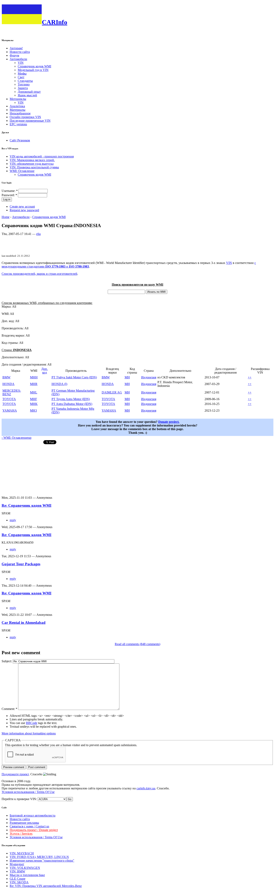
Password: (9, 195)
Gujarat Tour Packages (21, 564)
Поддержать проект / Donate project (34, 830)
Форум (14, 55)
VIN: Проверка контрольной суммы (34, 167)
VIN (21, 62)
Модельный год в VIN (33, 70)
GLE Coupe (17, 878)
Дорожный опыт (29, 91)
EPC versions (18, 124)
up (29, 437)
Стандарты (25, 80)
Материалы (17, 109)
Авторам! (16, 48)
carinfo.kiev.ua (145, 788)
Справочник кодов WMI (34, 66)
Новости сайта (20, 52)
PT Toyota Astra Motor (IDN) (71, 399)
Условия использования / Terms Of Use (28, 792)
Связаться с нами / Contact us (29, 826)
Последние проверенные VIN (30, 120)
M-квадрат (17, 864)
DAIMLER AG (112, 392)
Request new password (24, 210)
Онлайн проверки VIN (25, 117)
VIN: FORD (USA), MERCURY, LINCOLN (39, 857)
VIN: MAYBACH (22, 853)
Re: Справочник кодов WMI (26, 505)
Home (5, 217)
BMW (6, 377)
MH (127, 377)
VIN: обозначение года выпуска (32, 163)
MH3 (33, 410)
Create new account (22, 206)
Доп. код (44, 370)
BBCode (31, 723)
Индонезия (148, 377)
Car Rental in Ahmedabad (23, 622)
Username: (10, 191)
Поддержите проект (15, 774)
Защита (23, 88)
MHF (33, 399)
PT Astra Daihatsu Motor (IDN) (72, 404)
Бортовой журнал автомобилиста (32, 815)
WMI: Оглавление (22, 171)
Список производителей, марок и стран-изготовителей (39, 273)
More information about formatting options (29, 733)
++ (249, 377)
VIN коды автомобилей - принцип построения (42, 156)
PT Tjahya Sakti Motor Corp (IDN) (74, 377)
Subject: (7, 661)
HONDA (8, 384)
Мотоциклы (18, 99)
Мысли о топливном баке (27, 875)
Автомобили (18, 59)
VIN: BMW (17, 871)
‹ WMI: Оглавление (15, 437)
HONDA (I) (59, 384)
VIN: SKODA (19, 882)
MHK (34, 404)
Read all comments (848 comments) (137, 644)
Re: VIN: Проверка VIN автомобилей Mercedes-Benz (46, 886)
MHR (33, 384)
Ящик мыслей (27, 95)
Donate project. (168, 421)
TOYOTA (9, 399)
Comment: (9, 709)
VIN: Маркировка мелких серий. (32, 160)
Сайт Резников (20, 140)
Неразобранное (20, 113)
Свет (21, 77)
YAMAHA (9, 410)
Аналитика (17, 106)
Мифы (22, 73)
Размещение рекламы (24, 822)
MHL (33, 392)
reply (13, 520)
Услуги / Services (21, 833)
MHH (34, 377)
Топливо (24, 84)
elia (38, 234)
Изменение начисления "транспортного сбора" (42, 860)
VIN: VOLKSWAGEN (25, 867)
